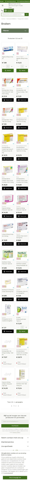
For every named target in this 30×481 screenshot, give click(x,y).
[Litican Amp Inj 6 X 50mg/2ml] (22, 226)
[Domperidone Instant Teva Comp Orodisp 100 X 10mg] (7, 169)
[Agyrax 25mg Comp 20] (7, 48)
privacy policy (16, 432)
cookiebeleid (8, 473)
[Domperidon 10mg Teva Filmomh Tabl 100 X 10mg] (7, 80)
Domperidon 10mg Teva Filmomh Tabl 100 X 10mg (7, 92)
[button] (15, 30)
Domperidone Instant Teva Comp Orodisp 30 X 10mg (21, 180)
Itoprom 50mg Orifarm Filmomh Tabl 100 (7, 383)
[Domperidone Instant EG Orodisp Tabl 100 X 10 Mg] (22, 341)
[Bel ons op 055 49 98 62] (2, 10)
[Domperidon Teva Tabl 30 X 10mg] (7, 110)
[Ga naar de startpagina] (16, 5)
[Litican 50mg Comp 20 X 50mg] (7, 226)
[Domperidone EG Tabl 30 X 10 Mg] (22, 110)
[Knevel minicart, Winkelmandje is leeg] (5, 10)
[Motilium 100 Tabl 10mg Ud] (22, 374)
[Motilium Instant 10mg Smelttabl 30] (22, 254)
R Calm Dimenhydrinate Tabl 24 (21, 319)
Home (3, 18)
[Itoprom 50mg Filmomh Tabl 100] (7, 198)
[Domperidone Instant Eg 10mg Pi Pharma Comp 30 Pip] (7, 138)
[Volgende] (18, 406)
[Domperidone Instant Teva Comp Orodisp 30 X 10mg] (22, 169)
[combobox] (13, 14)
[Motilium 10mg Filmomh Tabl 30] (7, 254)
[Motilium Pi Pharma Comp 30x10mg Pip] (7, 281)
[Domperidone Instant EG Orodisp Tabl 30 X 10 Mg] (22, 138)
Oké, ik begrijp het (15, 477)
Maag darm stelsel (23, 18)
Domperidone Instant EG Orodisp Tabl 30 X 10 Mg (22, 149)
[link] (12, 406)
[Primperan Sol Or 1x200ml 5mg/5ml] (7, 309)
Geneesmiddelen (11, 18)
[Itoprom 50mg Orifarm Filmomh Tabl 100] (7, 374)
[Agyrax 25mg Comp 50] (22, 48)
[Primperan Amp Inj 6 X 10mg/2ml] (22, 281)
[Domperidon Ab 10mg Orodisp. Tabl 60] (7, 341)
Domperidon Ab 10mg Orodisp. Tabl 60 (7, 352)
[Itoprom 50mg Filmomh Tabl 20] (22, 198)
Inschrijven (15, 425)
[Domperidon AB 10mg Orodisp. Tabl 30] (22, 80)
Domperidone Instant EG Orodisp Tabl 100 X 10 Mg (22, 352)
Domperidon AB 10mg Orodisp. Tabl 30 (22, 92)
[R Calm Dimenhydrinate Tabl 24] (22, 309)
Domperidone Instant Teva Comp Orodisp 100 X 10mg (8, 180)
